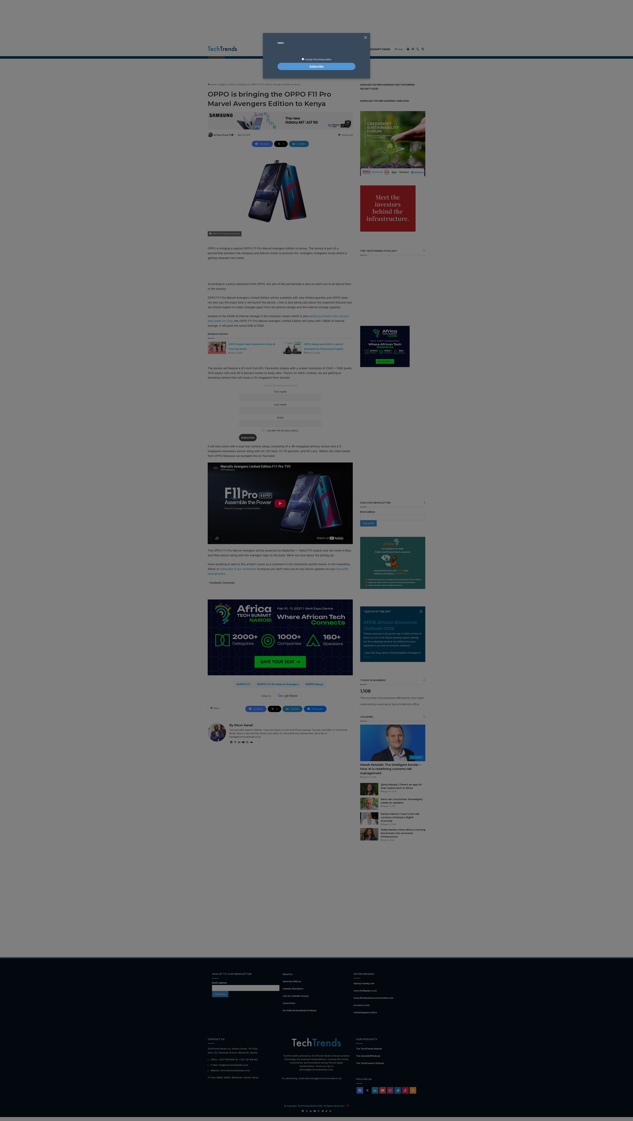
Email (281, 42)
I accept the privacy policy (317, 59)
